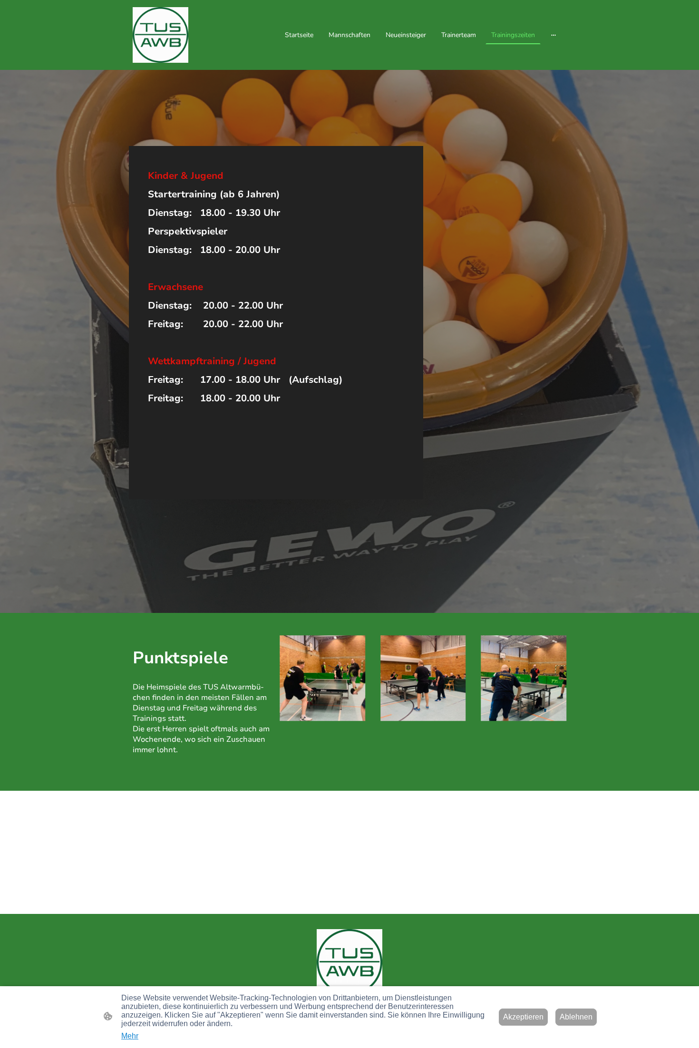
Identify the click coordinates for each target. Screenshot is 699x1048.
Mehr (129, 1036)
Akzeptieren (523, 1017)
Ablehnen (576, 1017)
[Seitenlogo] (160, 35)
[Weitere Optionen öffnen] (553, 34)
